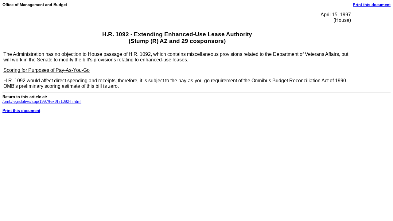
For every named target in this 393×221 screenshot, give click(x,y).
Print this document (372, 4)
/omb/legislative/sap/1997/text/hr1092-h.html (41, 101)
